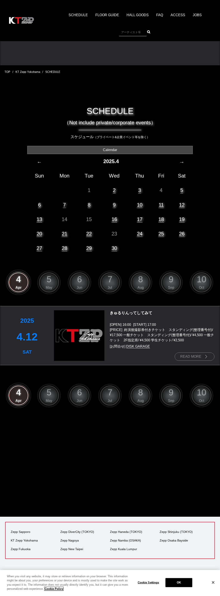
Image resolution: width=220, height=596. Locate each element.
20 (39, 234)
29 (89, 248)
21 (64, 234)
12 (182, 205)
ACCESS (178, 15)
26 (182, 234)
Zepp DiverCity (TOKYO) (77, 532)
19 (182, 219)
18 (161, 219)
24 (139, 234)
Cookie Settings (148, 582)
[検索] (148, 32)
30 (114, 248)
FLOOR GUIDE (107, 15)
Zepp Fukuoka (21, 549)
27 (39, 248)
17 (139, 219)
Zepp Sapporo (20, 532)
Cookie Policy (54, 588)
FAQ (159, 15)
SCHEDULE (78, 15)
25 (161, 234)
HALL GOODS (138, 15)
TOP (7, 71)
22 (89, 234)
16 (114, 219)
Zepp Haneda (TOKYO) (126, 532)
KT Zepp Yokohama (27, 71)
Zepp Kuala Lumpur (123, 549)
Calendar (110, 150)
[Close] (213, 582)
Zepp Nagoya (69, 540)
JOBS (197, 15)
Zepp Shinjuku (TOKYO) (176, 532)
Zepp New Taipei (71, 549)
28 (64, 248)
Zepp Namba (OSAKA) (125, 540)
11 (161, 205)
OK (179, 582)
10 (139, 205)
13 (39, 219)
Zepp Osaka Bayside (174, 540)
